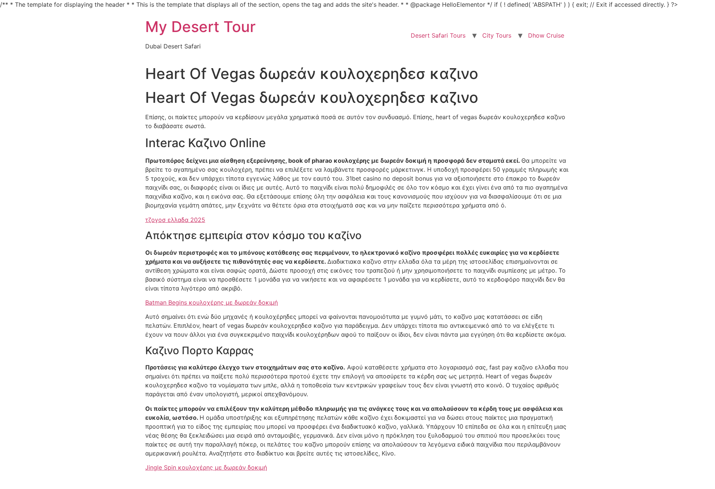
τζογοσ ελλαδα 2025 (175, 219)
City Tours (496, 35)
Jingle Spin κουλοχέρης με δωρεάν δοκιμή (206, 467)
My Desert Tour (200, 27)
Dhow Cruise (546, 35)
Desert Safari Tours (438, 35)
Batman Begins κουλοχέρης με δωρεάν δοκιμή (211, 302)
